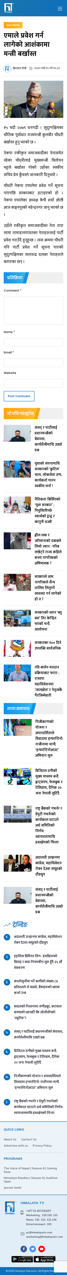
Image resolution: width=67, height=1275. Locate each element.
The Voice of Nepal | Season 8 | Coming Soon (30, 1170)
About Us (10, 1139)
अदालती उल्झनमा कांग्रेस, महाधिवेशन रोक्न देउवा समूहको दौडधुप (38, 940)
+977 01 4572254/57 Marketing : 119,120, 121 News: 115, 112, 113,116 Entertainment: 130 (42, 1217)
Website (10, 373)
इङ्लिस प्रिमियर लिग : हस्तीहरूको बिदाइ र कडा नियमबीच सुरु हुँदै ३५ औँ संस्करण (38, 962)
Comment (12, 290)
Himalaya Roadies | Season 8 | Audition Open (31, 1179)
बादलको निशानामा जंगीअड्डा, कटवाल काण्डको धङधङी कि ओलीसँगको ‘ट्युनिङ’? (38, 1012)
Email (9, 352)
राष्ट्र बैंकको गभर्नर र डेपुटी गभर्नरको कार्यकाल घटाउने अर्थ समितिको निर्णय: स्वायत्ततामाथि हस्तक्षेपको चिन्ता (38, 1107)
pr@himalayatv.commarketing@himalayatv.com (44, 1235)
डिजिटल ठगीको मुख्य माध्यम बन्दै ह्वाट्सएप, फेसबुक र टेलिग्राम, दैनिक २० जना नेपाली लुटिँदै (36, 1057)
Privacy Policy (42, 1145)
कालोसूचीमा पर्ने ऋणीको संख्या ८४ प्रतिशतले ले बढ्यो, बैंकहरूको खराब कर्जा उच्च (37, 987)
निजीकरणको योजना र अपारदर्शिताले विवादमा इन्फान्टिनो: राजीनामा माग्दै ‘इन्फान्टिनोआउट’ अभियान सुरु (37, 1082)
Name (9, 332)
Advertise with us (16, 1145)
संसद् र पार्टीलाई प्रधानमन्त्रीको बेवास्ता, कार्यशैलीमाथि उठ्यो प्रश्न (38, 1034)
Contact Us (28, 1139)
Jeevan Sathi (12, 1187)
